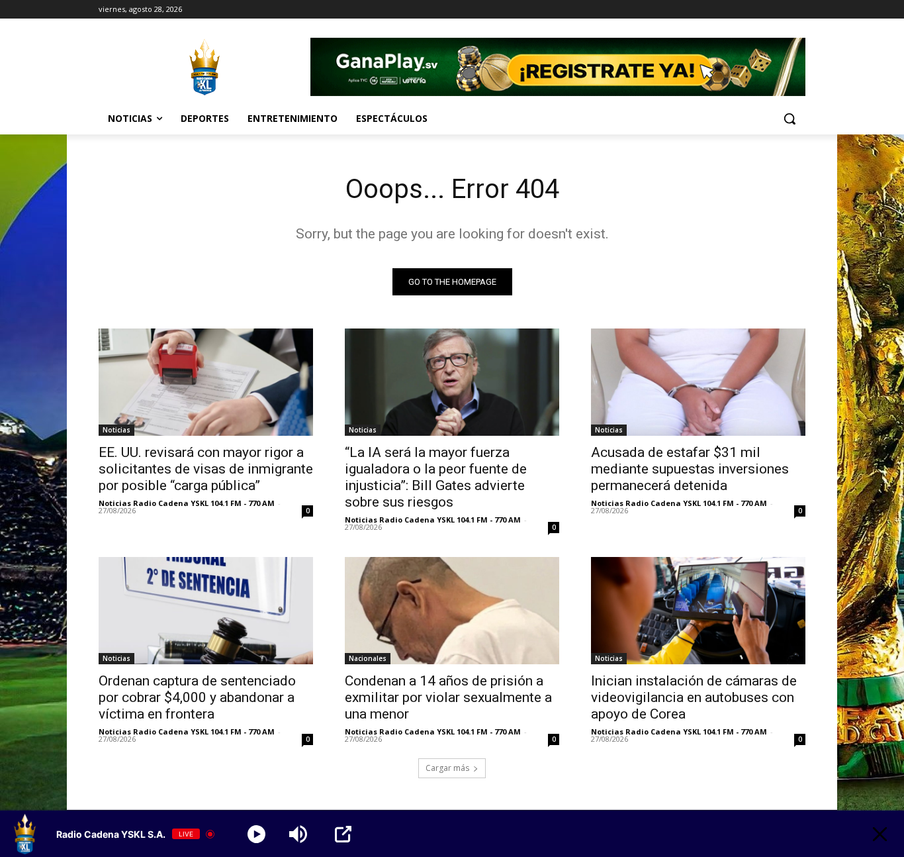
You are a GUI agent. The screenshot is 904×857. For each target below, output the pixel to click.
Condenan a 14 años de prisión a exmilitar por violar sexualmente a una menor (448, 697)
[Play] (256, 834)
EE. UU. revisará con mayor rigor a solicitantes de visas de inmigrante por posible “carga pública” (206, 468)
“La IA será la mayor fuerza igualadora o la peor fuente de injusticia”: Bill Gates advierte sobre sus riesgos (436, 477)
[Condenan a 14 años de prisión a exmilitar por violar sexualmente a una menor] (452, 610)
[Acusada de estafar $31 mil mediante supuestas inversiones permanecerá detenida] (698, 382)
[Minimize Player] (880, 834)
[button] (789, 118)
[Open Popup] (343, 834)
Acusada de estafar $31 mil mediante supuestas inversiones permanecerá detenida (690, 468)
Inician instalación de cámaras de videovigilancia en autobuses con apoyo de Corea (694, 697)
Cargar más (447, 768)
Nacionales (367, 658)
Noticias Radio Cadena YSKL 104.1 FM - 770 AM (187, 503)
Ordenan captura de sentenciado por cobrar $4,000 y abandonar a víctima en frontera (197, 697)
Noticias (116, 429)
